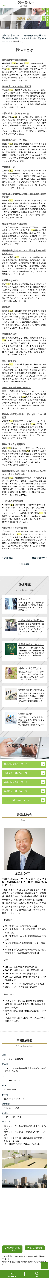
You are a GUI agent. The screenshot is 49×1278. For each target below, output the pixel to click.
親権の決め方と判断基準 (13, 444)
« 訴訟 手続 (7, 558)
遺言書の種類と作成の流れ (14, 224)
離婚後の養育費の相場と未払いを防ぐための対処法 (24, 416)
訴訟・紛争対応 (9, 361)
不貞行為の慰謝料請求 (12, 501)
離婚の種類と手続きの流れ (14, 528)
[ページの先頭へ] (44, 1265)
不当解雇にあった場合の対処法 (16, 86)
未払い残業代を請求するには (15, 113)
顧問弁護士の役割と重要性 (14, 60)
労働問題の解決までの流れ (14, 140)
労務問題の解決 (9, 334)
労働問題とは (8, 167)
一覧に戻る (24, 564)
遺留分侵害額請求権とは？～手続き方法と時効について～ (24, 252)
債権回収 (6, 307)
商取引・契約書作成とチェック (16, 387)
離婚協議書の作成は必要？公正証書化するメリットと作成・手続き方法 (24, 472)
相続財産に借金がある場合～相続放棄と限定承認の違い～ (24, 195)
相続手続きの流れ (10, 280)
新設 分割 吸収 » (39, 558)
